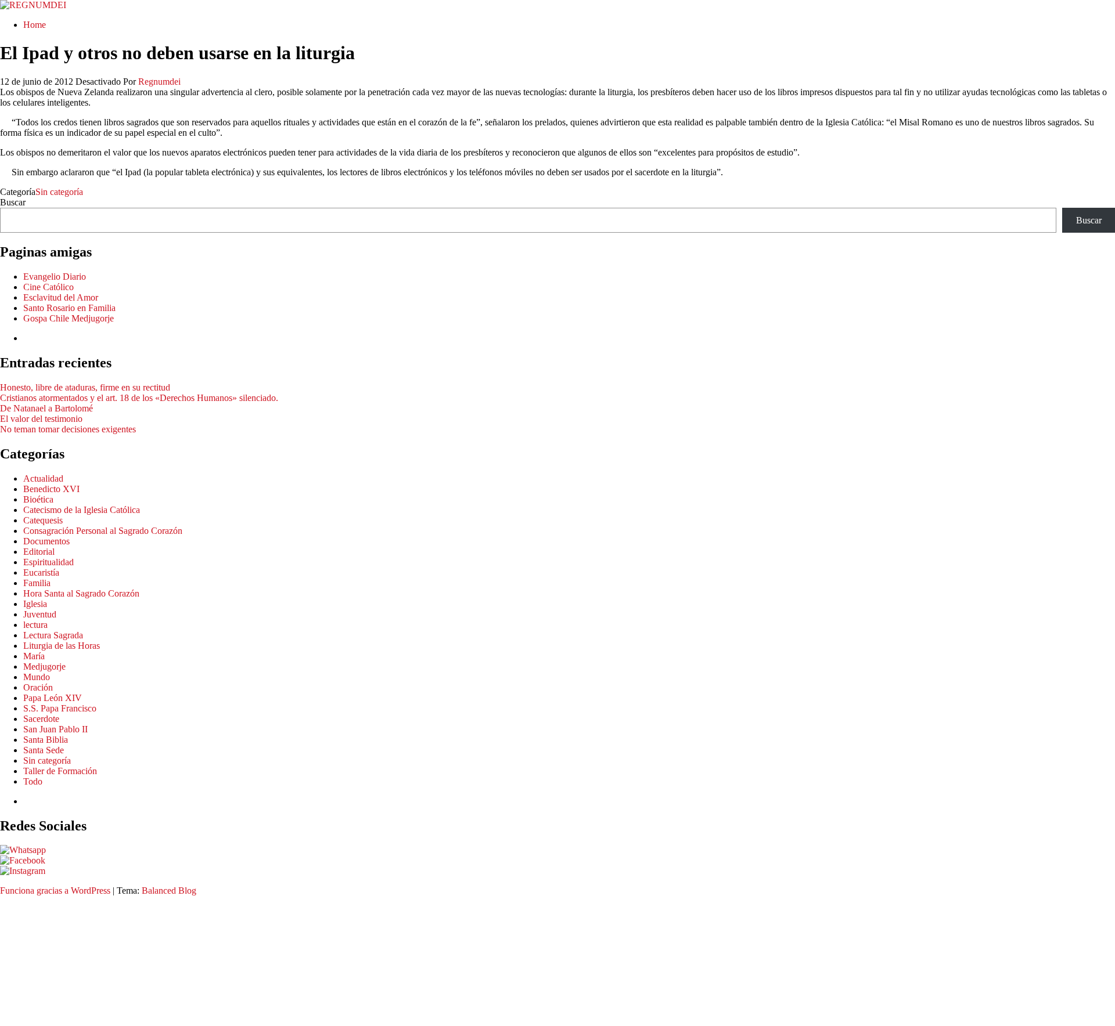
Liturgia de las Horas (61, 646)
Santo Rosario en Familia (69, 308)
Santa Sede (43, 750)
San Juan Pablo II (55, 729)
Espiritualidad (48, 562)
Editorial (39, 552)
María (34, 656)
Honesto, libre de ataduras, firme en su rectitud (85, 387)
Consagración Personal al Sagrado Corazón (102, 531)
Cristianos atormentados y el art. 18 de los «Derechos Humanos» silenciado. (139, 398)
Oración (38, 687)
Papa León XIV (52, 698)
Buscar (13, 202)
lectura (35, 625)
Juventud (39, 614)
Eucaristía (41, 572)
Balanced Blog (169, 890)
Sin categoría (59, 192)
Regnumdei (159, 81)
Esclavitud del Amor (60, 297)
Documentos (46, 541)
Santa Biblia (45, 740)
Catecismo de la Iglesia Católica (81, 510)
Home (34, 25)
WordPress (90, 890)
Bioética (38, 499)
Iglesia (35, 604)
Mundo (36, 677)
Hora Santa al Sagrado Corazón (81, 593)
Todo (32, 781)
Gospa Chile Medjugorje (68, 318)
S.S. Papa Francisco (59, 708)
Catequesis (43, 520)
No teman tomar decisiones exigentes (68, 429)
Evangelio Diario (54, 276)
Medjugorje (44, 666)
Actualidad (43, 478)
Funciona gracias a (35, 890)
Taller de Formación (60, 771)
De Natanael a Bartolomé (46, 408)
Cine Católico (48, 287)
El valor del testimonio (41, 419)
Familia (37, 583)
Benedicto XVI (51, 489)
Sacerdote (41, 719)
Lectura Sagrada (53, 635)
